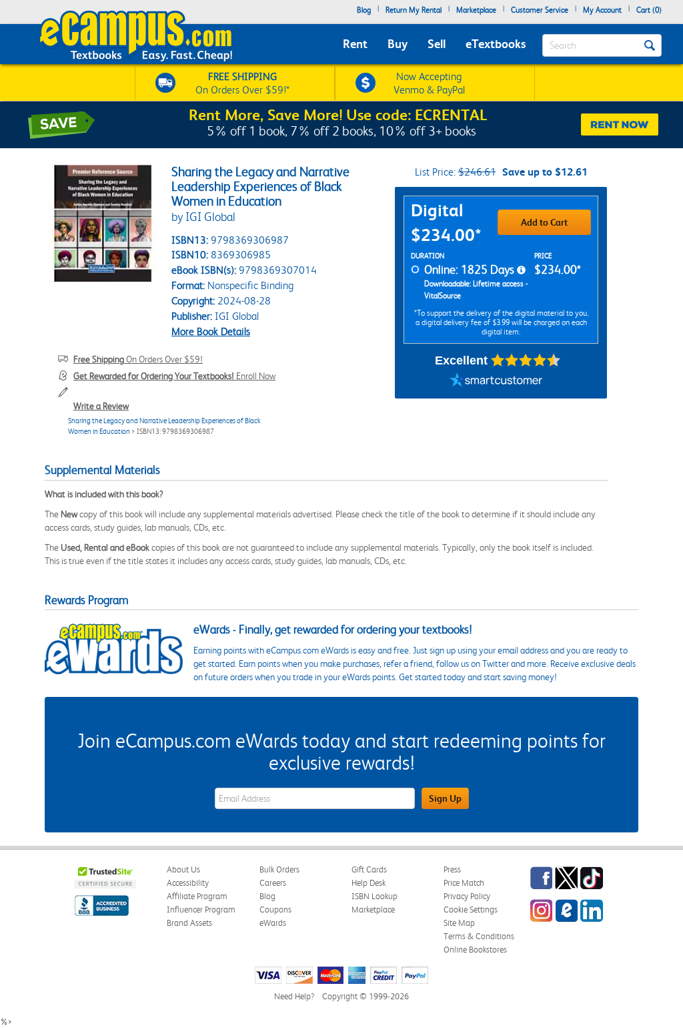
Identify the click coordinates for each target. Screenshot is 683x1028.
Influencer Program (201, 910)
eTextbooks (496, 44)
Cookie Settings (471, 910)
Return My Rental (414, 10)
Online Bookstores (475, 950)
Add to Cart (544, 222)
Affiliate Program (197, 896)
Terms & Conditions (479, 936)
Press (452, 869)
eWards (272, 923)
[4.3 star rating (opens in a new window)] (526, 360)
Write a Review (101, 406)
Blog (364, 10)
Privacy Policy (467, 896)
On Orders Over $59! (138, 359)
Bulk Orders (279, 869)
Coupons (275, 910)
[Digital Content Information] (521, 270)
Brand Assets (189, 923)
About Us (183, 869)
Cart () (649, 10)
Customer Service (539, 10)
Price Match (464, 883)
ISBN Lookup (375, 896)
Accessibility (188, 883)
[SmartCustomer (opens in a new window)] (496, 382)
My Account (602, 10)
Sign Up (445, 798)
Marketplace (476, 10)
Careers (272, 883)
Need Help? (294, 996)
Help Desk (369, 883)
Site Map (459, 923)
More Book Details (210, 331)
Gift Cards (369, 869)
